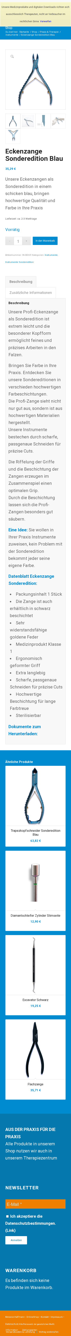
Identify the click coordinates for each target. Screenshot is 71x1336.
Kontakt (45, 1317)
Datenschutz (12, 1324)
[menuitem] (12, 1330)
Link (10, 1230)
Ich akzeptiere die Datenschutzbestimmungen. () (30, 1223)
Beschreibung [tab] (20, 282)
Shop (8, 28)
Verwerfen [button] (45, 21)
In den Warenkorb (45, 240)
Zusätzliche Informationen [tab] (30, 293)
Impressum (56, 1317)
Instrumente (51, 255)
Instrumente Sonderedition (19, 262)
